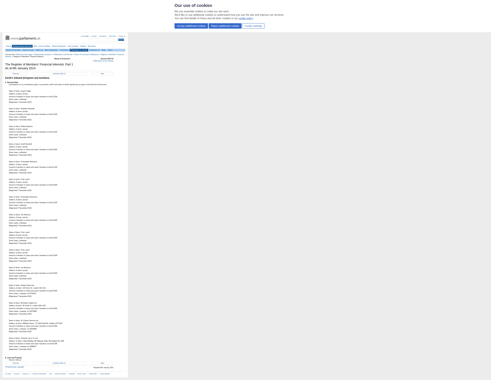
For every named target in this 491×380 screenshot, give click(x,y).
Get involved (73, 46)
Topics (110, 50)
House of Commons (13, 50)
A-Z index (8, 374)
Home (8, 46)
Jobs (50, 374)
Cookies (94, 36)
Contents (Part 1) (59, 74)
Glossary (17, 374)
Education (92, 46)
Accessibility (85, 36)
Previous (16, 74)
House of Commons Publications (87, 54)
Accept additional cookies (191, 26)
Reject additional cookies (225, 26)
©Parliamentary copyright (14, 367)
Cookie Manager (105, 374)
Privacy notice (81, 374)
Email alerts (103, 36)
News (104, 50)
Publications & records (79, 50)
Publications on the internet (103, 61)
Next (102, 74)
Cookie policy (93, 374)
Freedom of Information (39, 374)
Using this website (60, 374)
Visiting (83, 46)
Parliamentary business (22, 46)
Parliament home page (23, 54)
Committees (64, 50)
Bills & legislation (51, 50)
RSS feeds (112, 36)
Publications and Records (63, 54)
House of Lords (28, 50)
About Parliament (59, 46)
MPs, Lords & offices (42, 46)
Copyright (72, 374)
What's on (39, 50)
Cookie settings (253, 26)
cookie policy (246, 18)
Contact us (122, 36)
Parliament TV (94, 50)
